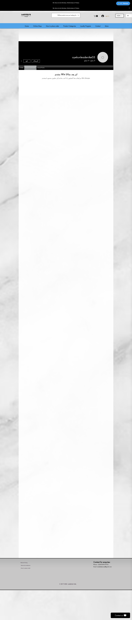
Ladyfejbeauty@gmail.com (104, 567)
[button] (96, 16)
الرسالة (35, 61)
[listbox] (119, 15)
